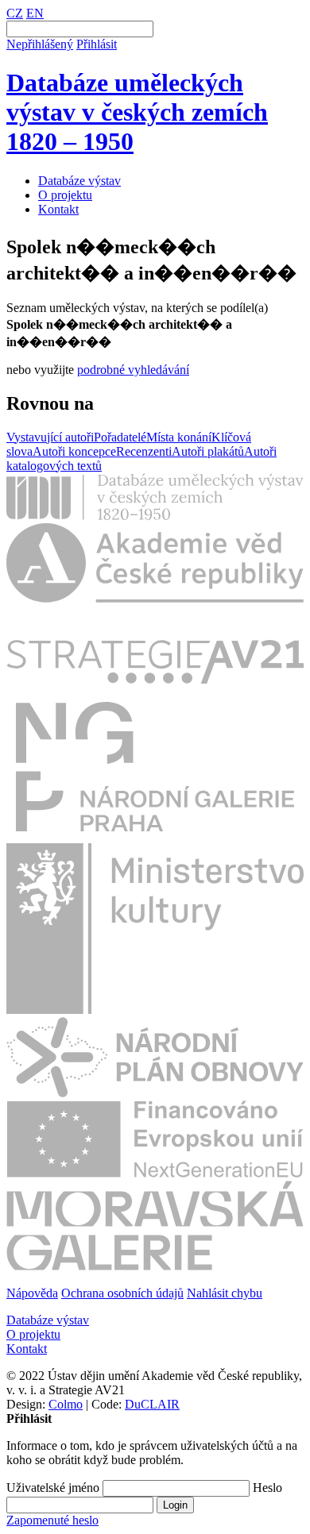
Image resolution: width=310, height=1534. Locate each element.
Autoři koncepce (74, 451)
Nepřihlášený (39, 44)
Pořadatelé (120, 437)
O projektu (65, 195)
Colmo (65, 1404)
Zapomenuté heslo (52, 1520)
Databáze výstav (79, 180)
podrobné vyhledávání (133, 369)
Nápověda (32, 1293)
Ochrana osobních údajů (122, 1293)
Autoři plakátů (208, 451)
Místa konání (178, 437)
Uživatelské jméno (52, 1487)
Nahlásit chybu (224, 1293)
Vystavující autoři (50, 437)
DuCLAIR (152, 1404)
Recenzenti (144, 451)
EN (35, 13)
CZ (14, 13)
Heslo (267, 1487)
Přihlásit (96, 44)
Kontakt (58, 209)
